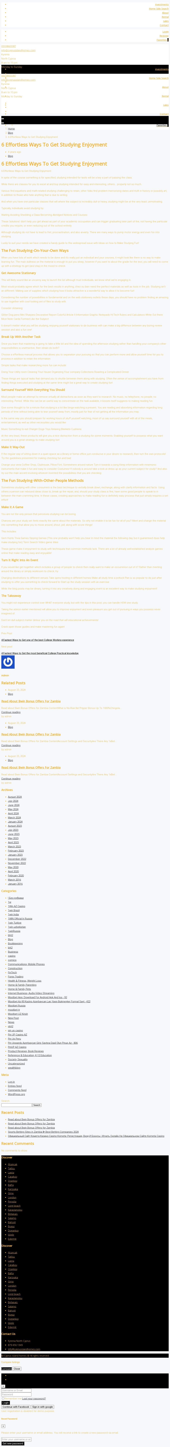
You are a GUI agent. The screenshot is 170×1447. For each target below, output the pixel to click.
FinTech (12, 972)
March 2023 (14, 846)
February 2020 (16, 875)
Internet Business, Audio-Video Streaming (31, 993)
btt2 (10, 947)
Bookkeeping (15, 943)
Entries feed (15, 1086)
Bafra (11, 1185)
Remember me (13, 1398)
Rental (165, 16)
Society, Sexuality (18, 1059)
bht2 (10, 935)
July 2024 (13, 801)
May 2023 (13, 838)
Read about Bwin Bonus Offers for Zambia (31, 701)
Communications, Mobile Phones (26, 964)
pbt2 (10, 1026)
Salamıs (12, 1218)
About (165, 12)
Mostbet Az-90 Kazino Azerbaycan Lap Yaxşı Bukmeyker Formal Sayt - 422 (49, 1001)
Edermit (12, 1238)
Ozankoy (12, 1180)
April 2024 (13, 813)
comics (12, 960)
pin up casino (15, 1030)
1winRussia (14, 931)
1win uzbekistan (17, 926)
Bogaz (11, 1226)
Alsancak (12, 1164)
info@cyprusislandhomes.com (18, 50)
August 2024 (15, 796)
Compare (6, 1368)
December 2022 (17, 859)
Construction (15, 968)
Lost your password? (34, 1398)
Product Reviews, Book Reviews (26, 1051)
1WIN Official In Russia (20, 918)
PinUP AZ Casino (17, 1047)
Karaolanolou (15, 1209)
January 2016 (15, 883)
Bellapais (13, 1214)
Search (5, 1100)
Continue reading (10, 712)
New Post (13, 1018)
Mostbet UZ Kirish (18, 1013)
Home (11, 128)
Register (164, 35)
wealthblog (14, 1067)
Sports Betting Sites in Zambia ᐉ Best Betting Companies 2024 (43, 1131)
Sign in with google (42, 1406)
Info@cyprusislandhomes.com (24, 1349)
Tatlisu (11, 1168)
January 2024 (15, 821)
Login (166, 31)
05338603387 (8, 46)
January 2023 (15, 854)
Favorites (163, 39)
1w (9, 902)
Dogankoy (13, 1230)
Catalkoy (12, 1176)
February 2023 (16, 850)
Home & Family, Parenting (22, 984)
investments (162, 4)
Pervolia (12, 1201)
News (11, 1022)
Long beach (14, 1205)
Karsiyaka (13, 1189)
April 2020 (13, 871)
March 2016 (14, 879)
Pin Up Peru (14, 1038)
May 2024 (13, 809)
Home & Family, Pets (19, 989)
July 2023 (13, 830)
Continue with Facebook (16, 1406)
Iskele (11, 1234)
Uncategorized (16, 1063)
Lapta (11, 1172)
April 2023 (13, 842)
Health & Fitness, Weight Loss (24, 980)
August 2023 (15, 825)
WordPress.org (16, 1094)
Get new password (13, 1443)
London (12, 1197)
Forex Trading (15, 976)
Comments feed (17, 1090)
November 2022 (17, 863)
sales (166, 21)
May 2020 (13, 867)
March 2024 (14, 817)
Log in (11, 1081)
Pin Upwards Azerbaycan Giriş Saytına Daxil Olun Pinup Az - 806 (43, 1042)
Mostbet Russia (16, 1005)
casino (11, 955)
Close (17, 1368)
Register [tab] (12, 1379)
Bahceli (12, 1222)
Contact (164, 25)
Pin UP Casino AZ (17, 1034)
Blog (10, 132)
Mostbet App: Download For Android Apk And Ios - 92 (37, 997)
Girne (11, 1193)
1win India (13, 914)
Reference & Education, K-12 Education (30, 1055)
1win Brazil (14, 910)
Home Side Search (159, 8)
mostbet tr (14, 1009)
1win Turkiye (14, 922)
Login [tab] (11, 1375)
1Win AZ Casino (16, 906)
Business (13, 951)
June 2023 (13, 834)
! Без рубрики (16, 897)
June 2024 (13, 805)
